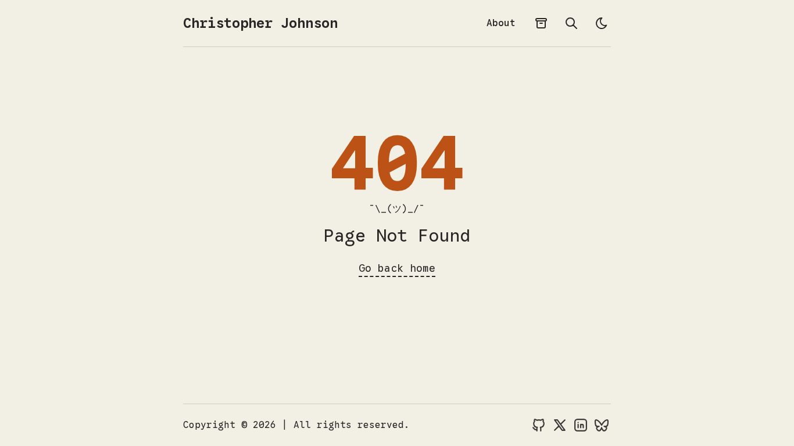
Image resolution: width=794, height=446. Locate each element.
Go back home (397, 268)
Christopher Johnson (260, 23)
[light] (601, 23)
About (501, 23)
